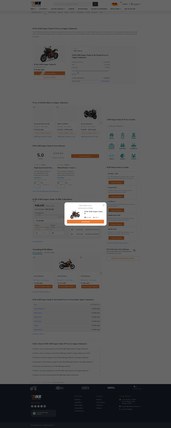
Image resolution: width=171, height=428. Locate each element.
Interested (85, 222)
